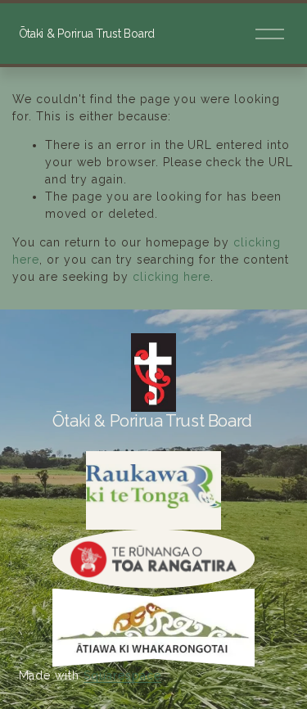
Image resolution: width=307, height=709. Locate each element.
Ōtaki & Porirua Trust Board (87, 33)
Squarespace (122, 675)
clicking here (172, 276)
